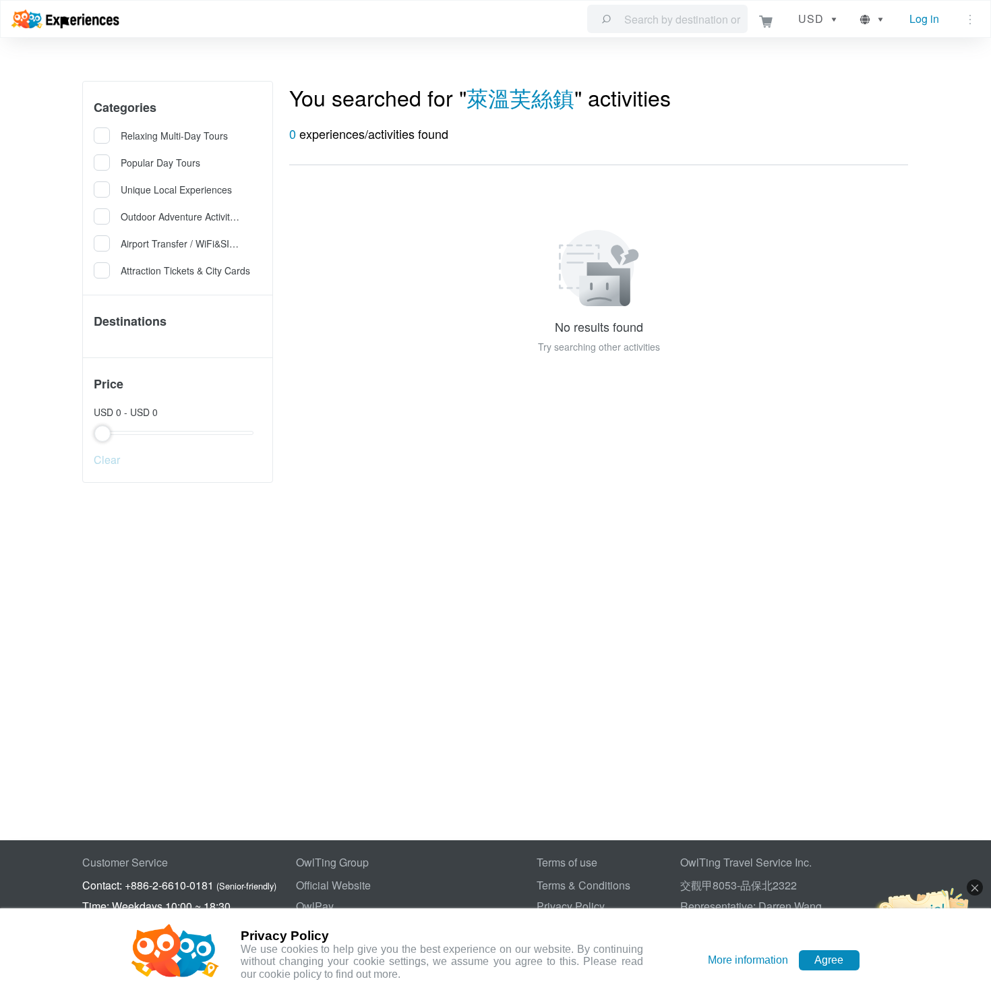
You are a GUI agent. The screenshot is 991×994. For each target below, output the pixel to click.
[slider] (177, 433)
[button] (873, 19)
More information (748, 960)
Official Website (333, 885)
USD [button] (811, 18)
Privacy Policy (571, 906)
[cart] (766, 19)
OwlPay (315, 906)
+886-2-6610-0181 (169, 885)
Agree (828, 960)
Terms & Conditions (583, 885)
